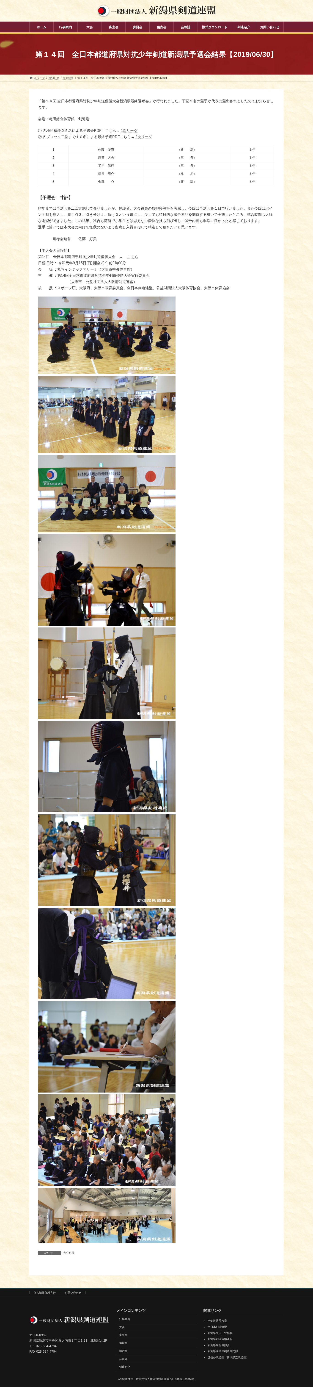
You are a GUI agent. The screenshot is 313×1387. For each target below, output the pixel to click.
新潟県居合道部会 (219, 1345)
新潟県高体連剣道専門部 (223, 1351)
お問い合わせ (73, 1292)
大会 (122, 1327)
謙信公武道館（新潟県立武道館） (228, 1357)
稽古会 (123, 1351)
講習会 (123, 1343)
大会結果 (68, 1252)
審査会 (123, 1335)
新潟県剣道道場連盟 (220, 1339)
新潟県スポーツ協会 (220, 1333)
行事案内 (124, 1319)
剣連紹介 (124, 1367)
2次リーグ (143, 137)
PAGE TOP (301, 1341)
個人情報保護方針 (45, 1292)
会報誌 (123, 1359)
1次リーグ (129, 131)
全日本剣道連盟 (217, 1327)
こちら (132, 257)
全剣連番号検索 (217, 1321)
